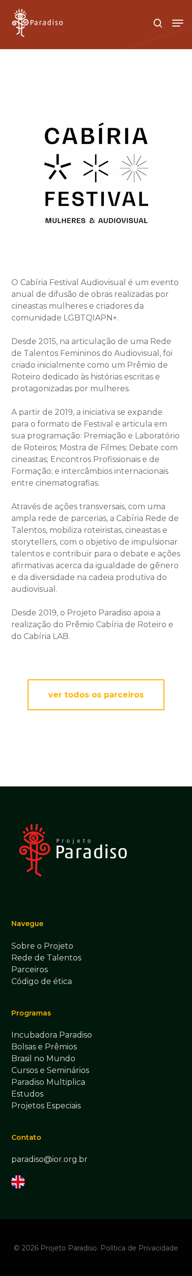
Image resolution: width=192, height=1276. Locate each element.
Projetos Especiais (46, 1105)
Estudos (27, 1094)
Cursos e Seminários (50, 1070)
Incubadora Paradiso (51, 1035)
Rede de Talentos (46, 957)
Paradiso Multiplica (48, 1082)
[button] (177, 23)
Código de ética (41, 981)
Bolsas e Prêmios (44, 1046)
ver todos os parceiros (96, 694)
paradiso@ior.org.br (49, 1159)
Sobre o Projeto (42, 946)
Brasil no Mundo (43, 1058)
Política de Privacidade (139, 1248)
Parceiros (29, 969)
